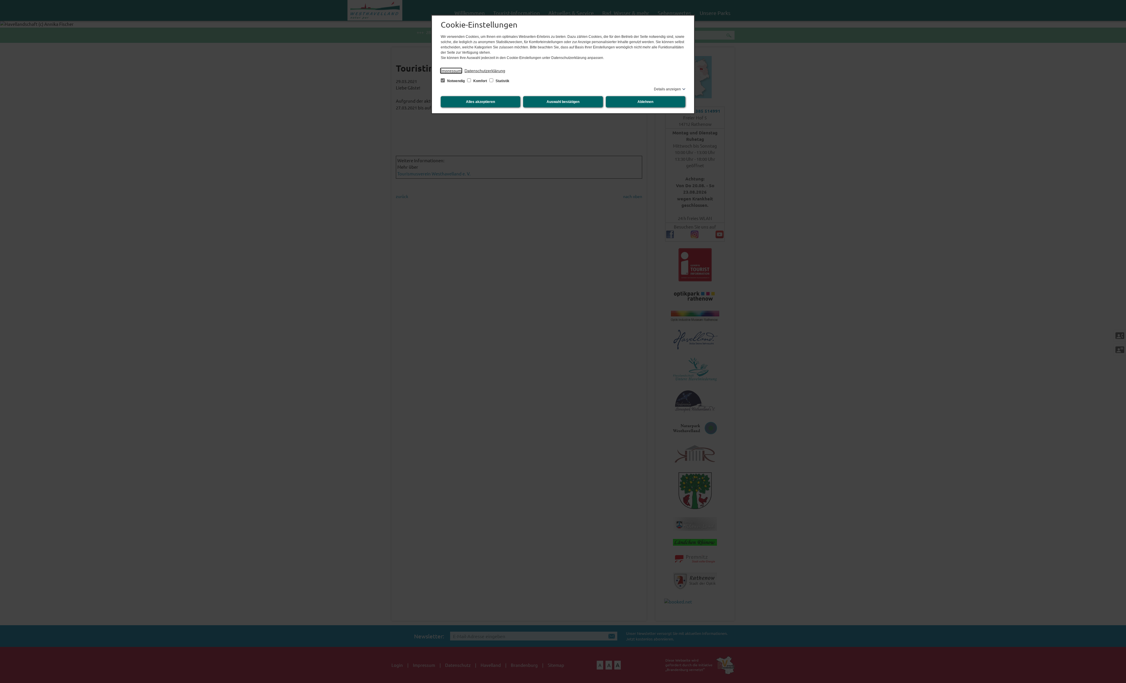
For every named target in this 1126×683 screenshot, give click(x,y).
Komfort (480, 81)
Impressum (451, 70)
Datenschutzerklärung (484, 70)
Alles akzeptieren (480, 102)
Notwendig (456, 81)
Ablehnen (645, 102)
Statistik (502, 81)
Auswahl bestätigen (563, 102)
